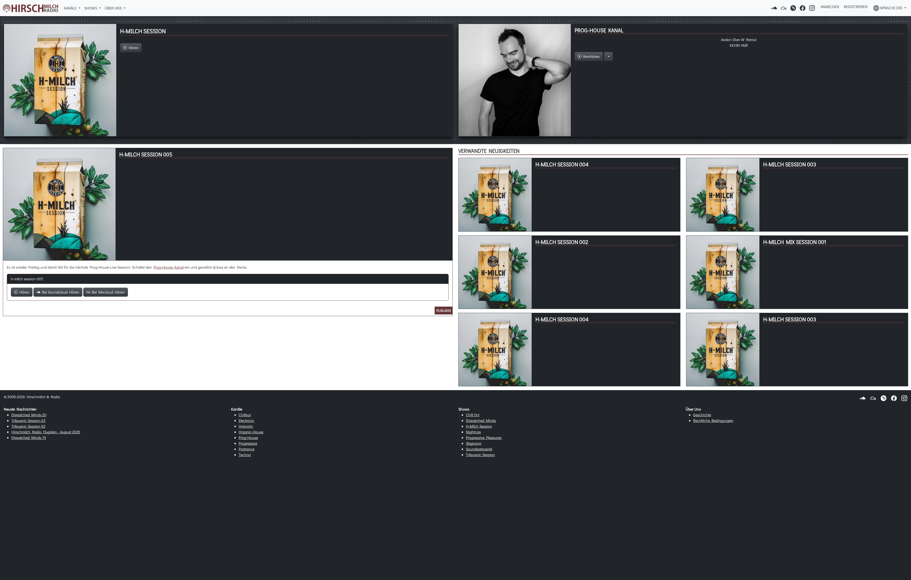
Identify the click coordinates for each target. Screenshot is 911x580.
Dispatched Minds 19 (28, 437)
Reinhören (590, 56)
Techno (245, 454)
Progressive (248, 443)
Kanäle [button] (71, 7)
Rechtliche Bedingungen (713, 420)
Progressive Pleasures (484, 437)
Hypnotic (246, 426)
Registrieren (856, 6)
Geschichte (702, 414)
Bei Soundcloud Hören (59, 292)
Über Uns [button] (114, 7)
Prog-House (248, 437)
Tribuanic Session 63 (28, 420)
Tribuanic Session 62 (28, 426)
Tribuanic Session (480, 454)
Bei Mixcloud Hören (107, 292)
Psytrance (246, 448)
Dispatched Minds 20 (28, 414)
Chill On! (472, 414)
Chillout (245, 414)
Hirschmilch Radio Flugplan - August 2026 (45, 431)
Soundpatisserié (479, 448)
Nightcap (473, 431)
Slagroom (473, 443)
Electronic (246, 420)
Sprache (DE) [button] (891, 7)
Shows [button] (91, 7)
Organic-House (251, 431)
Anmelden (830, 6)
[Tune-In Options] (608, 56)
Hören (23, 292)
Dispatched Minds (481, 420)
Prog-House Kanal (168, 267)
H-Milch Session (479, 426)
